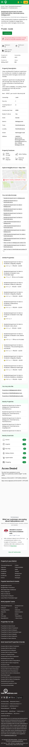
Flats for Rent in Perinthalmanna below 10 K (15, 250)
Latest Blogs (12, 711)
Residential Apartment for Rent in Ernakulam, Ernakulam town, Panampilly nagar (13, 273)
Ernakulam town (19, 606)
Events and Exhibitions (7, 713)
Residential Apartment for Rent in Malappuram (13, 214)
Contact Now (7, 33)
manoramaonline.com (17, 741)
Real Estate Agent (5, 675)
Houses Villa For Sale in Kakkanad (9, 656)
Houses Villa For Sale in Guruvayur (10, 669)
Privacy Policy (9, 744)
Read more (13, 546)
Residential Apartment (15, 6)
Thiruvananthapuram (6, 565)
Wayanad (17, 575)
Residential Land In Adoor (7, 681)
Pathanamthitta (19, 567)
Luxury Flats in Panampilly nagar (9, 598)
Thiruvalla (3, 616)
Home (2, 6)
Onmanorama (5, 704)
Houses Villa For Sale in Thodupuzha (10, 679)
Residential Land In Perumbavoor (9, 671)
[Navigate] (1, 538)
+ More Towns (18, 618)
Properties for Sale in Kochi (8, 626)
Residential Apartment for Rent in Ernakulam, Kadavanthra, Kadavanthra (13, 303)
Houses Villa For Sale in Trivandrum (10, 646)
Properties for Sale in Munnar (8, 638)
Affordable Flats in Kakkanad (8, 589)
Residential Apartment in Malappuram (14, 198)
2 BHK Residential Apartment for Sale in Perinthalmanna (14, 235)
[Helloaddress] (5, 2)
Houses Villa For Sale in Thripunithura (10, 660)
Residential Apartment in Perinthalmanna (10, 201)
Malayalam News (14, 701)
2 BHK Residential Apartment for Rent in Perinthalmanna (15, 246)
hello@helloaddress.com (10, 735)
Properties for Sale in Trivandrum (9, 628)
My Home (16, 713)
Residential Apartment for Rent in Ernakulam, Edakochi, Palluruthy (13, 283)
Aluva (16, 608)
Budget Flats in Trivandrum (8, 587)
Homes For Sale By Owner (7, 654)
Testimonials (20, 711)
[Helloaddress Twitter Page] (4, 698)
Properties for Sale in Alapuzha (9, 636)
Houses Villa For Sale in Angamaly (10, 662)
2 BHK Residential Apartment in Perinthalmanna (12, 226)
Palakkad (3, 573)
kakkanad (17, 610)
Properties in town (12, 393)
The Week (13, 708)
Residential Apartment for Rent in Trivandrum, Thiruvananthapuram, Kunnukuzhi (13, 346)
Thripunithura (18, 616)
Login (25, 2)
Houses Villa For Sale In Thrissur (9, 652)
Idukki (16, 569)
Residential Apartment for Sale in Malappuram (13, 205)
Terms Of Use (17, 744)
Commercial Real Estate (7, 685)
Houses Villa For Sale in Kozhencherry (10, 677)
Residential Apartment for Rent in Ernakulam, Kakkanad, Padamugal (13, 366)
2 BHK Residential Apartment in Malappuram (12, 222)
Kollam (17, 565)
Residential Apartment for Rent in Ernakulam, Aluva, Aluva (13, 325)
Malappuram (4, 8)
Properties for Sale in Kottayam (9, 630)
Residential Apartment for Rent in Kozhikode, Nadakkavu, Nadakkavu (13, 376)
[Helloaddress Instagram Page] (7, 698)
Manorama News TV (15, 704)
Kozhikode (4, 575)
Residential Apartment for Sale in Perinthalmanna (13, 209)
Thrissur (17, 571)
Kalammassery (19, 612)
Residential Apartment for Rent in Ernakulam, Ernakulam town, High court (13, 314)
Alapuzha (3, 567)
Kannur (3, 577)
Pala (2, 614)
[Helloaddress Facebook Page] (2, 698)
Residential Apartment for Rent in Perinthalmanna (13, 218)
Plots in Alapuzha (5, 591)
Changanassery (5, 610)
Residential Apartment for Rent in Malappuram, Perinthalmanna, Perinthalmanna (11, 407)
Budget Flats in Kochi (6, 585)
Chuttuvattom (4, 706)
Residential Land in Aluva (7, 658)
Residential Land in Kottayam (8, 650)
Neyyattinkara (4, 618)
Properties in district (11, 390)
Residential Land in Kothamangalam (10, 667)
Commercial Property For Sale (9, 683)
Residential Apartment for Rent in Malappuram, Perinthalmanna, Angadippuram (11, 426)
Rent (6, 6)
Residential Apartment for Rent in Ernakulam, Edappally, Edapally (13, 262)
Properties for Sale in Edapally (9, 634)
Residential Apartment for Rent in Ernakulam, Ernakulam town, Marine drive (14, 335)
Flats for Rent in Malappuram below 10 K (15, 242)
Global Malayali (5, 708)
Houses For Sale (5, 664)
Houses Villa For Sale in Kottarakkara (10, 673)
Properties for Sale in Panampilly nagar (11, 632)
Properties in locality (12, 396)
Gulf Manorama (14, 706)
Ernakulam (4, 571)
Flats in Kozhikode (5, 594)
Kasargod (17, 577)
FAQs (22, 744)
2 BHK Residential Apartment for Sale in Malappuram (14, 231)
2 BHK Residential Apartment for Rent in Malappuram (15, 239)
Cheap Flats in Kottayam (7, 596)
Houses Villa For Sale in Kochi (8, 648)
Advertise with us (5, 716)
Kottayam (3, 569)
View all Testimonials (14, 552)
